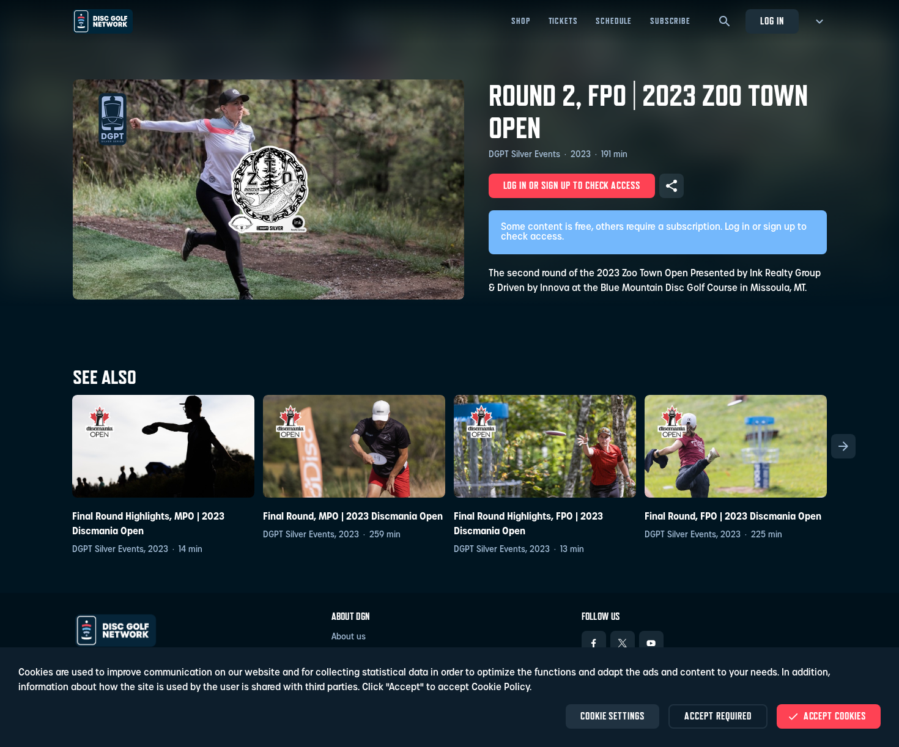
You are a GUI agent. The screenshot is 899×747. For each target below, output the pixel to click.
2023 (581, 155)
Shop (520, 21)
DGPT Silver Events (524, 155)
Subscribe (670, 21)
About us (348, 637)
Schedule (614, 21)
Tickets (563, 21)
